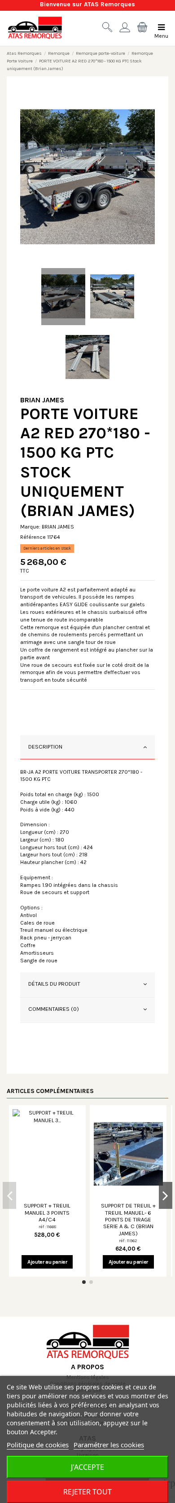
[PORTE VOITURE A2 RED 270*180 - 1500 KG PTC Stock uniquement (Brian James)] (87, 177)
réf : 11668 (47, 1226)
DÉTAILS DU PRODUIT (54, 983)
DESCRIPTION (45, 746)
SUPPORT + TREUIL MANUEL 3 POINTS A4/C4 (47, 1212)
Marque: (30, 527)
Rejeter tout (87, 1492)
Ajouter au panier (47, 1262)
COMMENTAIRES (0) (53, 1008)
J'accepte (87, 1467)
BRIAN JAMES (42, 400)
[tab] (87, 747)
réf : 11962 (128, 1240)
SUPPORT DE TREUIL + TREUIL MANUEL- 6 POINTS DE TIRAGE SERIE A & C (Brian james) (128, 1219)
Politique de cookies (38, 1444)
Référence (33, 537)
